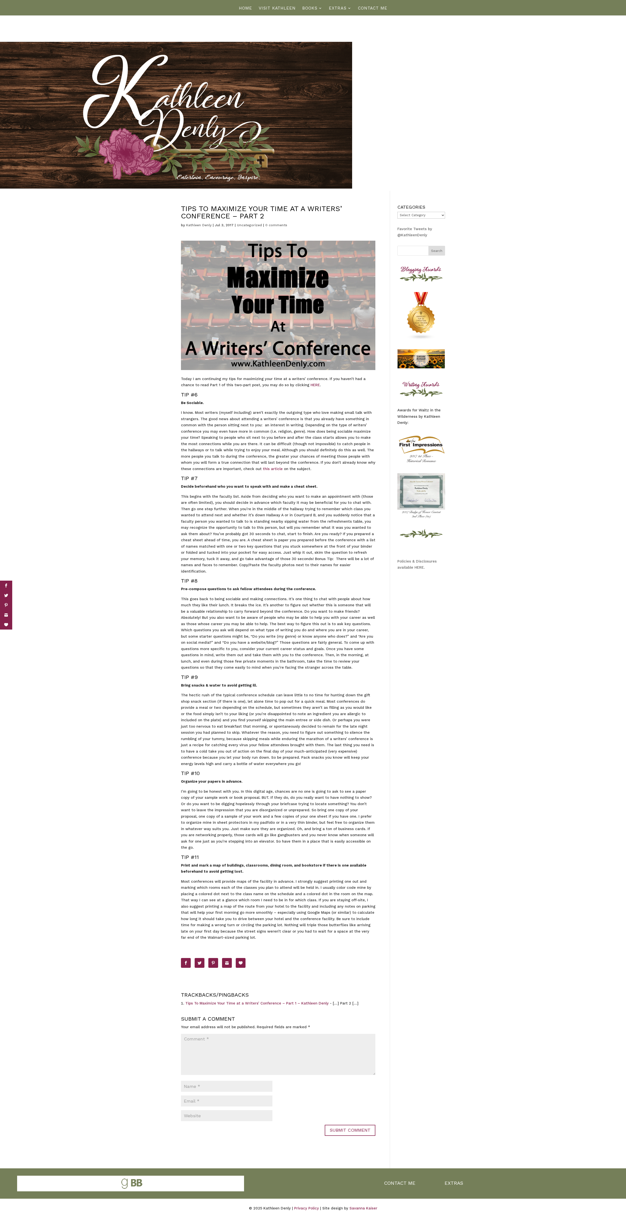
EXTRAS (454, 1183)
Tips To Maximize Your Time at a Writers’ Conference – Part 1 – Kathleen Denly (257, 1003)
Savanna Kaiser (363, 1208)
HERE (315, 385)
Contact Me (372, 8)
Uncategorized (249, 225)
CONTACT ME (399, 1183)
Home (245, 8)
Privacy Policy (306, 1208)
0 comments (276, 225)
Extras (338, 8)
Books (309, 8)
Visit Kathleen (277, 8)
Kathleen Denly (199, 225)
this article (273, 469)
